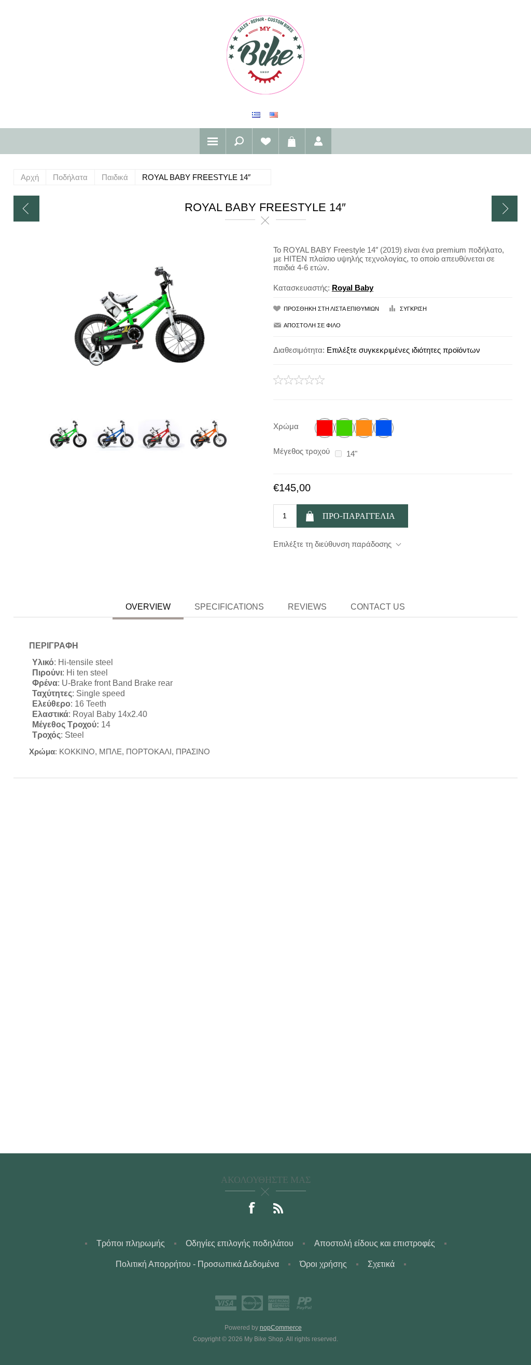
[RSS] (278, 1209)
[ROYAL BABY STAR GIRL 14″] (505, 209)
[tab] (148, 608)
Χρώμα (286, 426)
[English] (274, 114)
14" (351, 453)
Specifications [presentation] (229, 606)
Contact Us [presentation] (378, 606)
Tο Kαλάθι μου (292, 141)
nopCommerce (281, 1327)
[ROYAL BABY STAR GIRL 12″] (26, 209)
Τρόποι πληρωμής (130, 1243)
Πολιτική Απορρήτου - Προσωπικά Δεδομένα (197, 1264)
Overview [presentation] (148, 606)
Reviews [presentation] (307, 606)
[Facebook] (252, 1209)
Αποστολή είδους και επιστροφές (374, 1243)
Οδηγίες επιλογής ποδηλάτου (240, 1243)
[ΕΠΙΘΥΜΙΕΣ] (265, 141)
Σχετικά (381, 1264)
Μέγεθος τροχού (301, 451)
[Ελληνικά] (256, 114)
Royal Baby (352, 287)
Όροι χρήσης (323, 1264)
